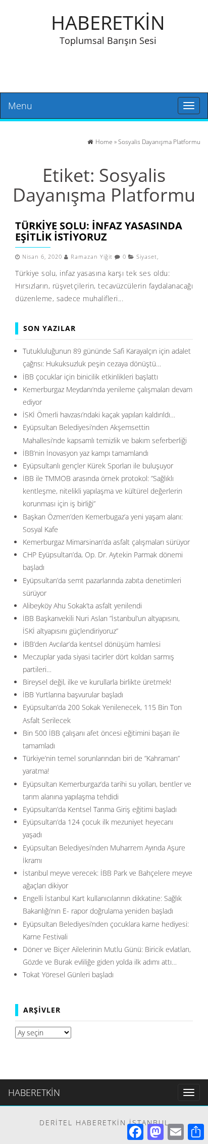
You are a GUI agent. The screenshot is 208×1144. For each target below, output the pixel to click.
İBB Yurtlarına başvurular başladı (73, 694)
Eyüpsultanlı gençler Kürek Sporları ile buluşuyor (98, 465)
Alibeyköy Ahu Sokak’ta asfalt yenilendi (82, 605)
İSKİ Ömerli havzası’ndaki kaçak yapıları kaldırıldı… (99, 414)
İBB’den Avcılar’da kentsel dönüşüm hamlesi (92, 644)
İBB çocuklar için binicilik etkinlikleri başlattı (90, 377)
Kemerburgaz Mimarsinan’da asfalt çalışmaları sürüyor (106, 542)
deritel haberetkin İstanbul (104, 1122)
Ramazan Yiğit (92, 256)
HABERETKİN (108, 22)
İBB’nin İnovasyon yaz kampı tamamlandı (85, 453)
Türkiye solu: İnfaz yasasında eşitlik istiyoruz (98, 231)
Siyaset (146, 256)
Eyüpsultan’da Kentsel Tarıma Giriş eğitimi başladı (100, 809)
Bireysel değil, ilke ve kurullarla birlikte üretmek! (97, 682)
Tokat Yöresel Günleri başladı (68, 974)
